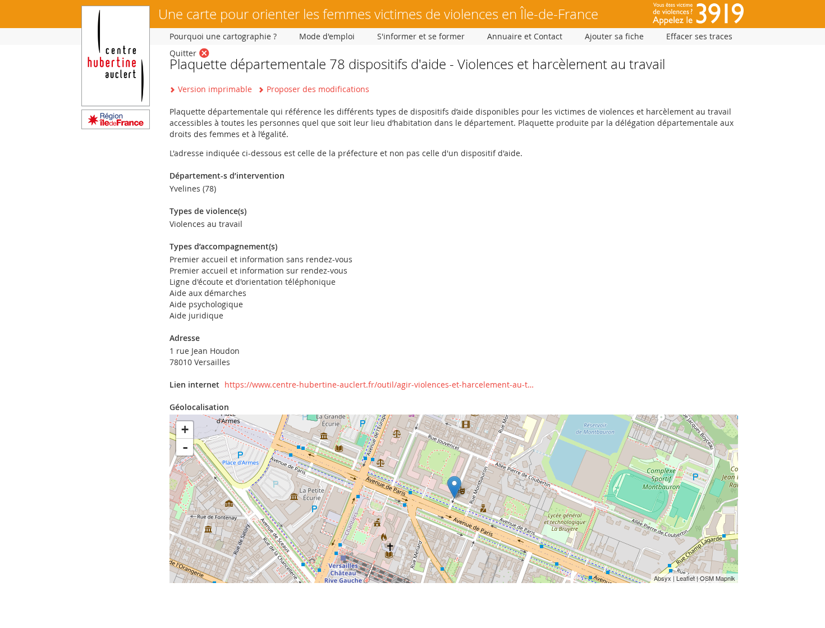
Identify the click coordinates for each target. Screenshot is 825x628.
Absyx (662, 578)
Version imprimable (215, 89)
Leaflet (685, 578)
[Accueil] (115, 126)
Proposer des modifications (318, 89)
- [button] (185, 447)
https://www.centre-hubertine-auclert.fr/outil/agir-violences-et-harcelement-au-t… (379, 384)
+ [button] (185, 429)
